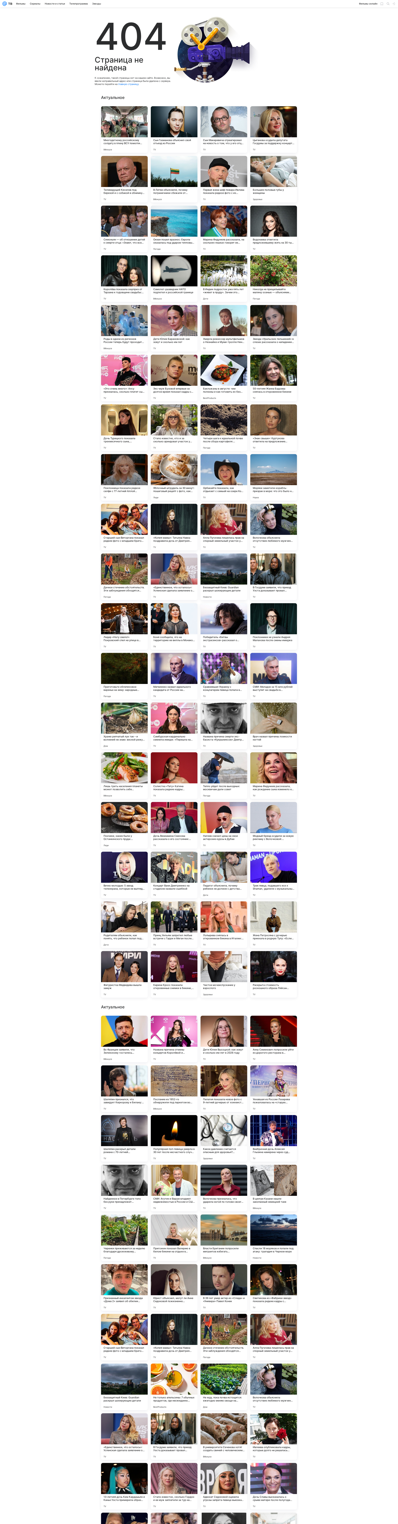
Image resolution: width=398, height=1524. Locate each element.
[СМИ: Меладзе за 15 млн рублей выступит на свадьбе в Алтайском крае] (273, 676)
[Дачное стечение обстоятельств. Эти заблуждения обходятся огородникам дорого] (124, 577)
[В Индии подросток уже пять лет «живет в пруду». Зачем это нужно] (224, 278)
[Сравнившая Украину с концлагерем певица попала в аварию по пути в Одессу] (224, 676)
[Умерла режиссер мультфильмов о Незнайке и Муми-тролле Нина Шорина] (224, 328)
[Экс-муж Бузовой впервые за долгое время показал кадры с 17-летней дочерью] (174, 378)
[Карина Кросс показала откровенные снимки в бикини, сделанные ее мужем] (174, 974)
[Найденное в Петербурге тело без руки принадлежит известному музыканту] (124, 1486)
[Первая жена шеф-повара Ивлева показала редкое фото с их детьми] (224, 179)
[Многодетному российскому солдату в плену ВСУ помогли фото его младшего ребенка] (124, 129)
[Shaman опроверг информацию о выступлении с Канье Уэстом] (124, 1223)
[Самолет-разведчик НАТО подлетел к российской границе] (174, 278)
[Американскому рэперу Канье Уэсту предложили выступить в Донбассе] (124, 1073)
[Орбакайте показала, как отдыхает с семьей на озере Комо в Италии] (224, 477)
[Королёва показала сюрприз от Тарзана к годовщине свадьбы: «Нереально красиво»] (124, 278)
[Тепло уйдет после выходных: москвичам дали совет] (224, 775)
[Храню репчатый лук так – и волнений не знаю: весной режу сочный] (124, 726)
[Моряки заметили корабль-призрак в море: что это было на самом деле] (273, 477)
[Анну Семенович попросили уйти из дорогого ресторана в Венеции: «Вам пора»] (273, 1337)
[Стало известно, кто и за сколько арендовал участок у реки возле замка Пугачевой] (174, 427)
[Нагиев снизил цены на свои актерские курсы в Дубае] (224, 825)
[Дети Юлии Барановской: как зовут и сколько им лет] (174, 328)
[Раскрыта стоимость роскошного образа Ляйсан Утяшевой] (273, 974)
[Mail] (4, 3)
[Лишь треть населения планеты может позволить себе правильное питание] (124, 775)
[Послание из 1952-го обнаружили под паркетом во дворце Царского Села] (174, 1387)
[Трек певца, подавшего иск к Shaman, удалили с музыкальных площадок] (273, 875)
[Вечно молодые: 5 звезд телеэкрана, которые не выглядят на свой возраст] (124, 875)
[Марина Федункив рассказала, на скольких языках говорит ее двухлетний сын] (224, 229)
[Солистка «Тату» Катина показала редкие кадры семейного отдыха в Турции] (174, 775)
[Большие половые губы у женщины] (273, 179)
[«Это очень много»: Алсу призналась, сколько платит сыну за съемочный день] (124, 378)
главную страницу (128, 84)
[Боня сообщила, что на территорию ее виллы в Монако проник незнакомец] (174, 626)
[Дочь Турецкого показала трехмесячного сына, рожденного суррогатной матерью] (124, 427)
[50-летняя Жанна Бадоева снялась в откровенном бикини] (273, 378)
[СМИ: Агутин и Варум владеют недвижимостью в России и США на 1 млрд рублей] (174, 1486)
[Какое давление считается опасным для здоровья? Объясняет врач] (224, 1436)
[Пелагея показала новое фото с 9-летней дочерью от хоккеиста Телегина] (224, 1387)
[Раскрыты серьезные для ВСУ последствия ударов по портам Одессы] (224, 1223)
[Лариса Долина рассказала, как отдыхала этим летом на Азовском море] (224, 1123)
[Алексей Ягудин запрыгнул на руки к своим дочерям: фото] (174, 1173)
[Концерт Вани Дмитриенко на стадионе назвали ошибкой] (174, 875)
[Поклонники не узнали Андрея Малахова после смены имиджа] (273, 626)
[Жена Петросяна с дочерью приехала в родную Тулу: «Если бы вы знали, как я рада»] (273, 924)
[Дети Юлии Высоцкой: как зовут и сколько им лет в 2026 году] (224, 1337)
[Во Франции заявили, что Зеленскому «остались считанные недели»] (124, 1337)
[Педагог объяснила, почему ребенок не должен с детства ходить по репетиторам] (224, 875)
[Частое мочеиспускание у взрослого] (224, 974)
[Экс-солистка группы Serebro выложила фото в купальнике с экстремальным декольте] (273, 1024)
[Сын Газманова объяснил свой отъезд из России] (174, 129)
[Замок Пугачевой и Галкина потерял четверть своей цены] (124, 1272)
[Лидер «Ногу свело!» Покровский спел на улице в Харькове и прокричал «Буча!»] (124, 626)
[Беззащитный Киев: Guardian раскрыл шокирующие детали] (224, 577)
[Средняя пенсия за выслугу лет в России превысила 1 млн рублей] (224, 1073)
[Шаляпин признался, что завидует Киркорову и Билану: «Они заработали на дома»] (124, 1387)
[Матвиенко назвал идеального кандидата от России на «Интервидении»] (174, 676)
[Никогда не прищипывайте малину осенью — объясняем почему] (273, 278)
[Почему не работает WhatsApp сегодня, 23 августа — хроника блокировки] (224, 1024)
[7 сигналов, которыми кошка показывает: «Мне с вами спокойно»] (224, 1173)
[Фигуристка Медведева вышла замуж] (124, 974)
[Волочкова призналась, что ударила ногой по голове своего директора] (224, 1486)
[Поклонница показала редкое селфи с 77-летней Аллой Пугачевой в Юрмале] (124, 477)
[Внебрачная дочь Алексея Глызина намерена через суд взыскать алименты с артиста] (273, 1436)
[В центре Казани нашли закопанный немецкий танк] (273, 1486)
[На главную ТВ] (9, 3)
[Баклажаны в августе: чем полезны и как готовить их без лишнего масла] (224, 378)
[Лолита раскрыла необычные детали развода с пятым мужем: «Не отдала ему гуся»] (174, 1073)
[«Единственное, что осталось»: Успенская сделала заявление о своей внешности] (174, 577)
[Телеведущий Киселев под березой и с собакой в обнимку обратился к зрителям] (124, 179)
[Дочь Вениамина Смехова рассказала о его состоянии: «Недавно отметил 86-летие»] (174, 825)
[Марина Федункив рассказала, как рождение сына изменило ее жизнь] (273, 775)
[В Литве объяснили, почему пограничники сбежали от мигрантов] (174, 179)
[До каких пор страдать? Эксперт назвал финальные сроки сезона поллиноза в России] (124, 1123)
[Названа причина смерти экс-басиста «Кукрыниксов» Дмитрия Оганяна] (224, 726)
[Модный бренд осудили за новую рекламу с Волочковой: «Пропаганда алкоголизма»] (273, 825)
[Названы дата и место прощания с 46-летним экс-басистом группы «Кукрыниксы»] (174, 1024)
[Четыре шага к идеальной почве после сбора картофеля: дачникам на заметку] (224, 427)
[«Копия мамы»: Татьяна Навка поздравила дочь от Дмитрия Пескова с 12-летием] (174, 527)
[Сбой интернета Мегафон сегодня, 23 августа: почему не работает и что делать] (273, 1223)
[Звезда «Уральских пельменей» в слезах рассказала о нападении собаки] (273, 328)
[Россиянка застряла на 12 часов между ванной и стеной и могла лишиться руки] (174, 1272)
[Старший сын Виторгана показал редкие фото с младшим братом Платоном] (124, 527)
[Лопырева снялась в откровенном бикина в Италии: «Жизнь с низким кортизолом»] (224, 924)
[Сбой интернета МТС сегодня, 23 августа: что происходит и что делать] (124, 1173)
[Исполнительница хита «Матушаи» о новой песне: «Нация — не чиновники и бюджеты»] (273, 1123)
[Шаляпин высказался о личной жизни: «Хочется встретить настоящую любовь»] (273, 1173)
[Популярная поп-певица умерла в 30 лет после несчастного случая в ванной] (174, 1436)
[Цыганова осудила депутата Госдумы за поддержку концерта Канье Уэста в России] (273, 129)
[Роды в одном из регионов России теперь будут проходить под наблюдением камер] (124, 328)
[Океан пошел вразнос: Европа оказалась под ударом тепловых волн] (174, 229)
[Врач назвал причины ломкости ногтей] (273, 726)
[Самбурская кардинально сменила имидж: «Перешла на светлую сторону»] (174, 726)
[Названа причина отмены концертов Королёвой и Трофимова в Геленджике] (174, 1337)
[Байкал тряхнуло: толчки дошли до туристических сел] (174, 1123)
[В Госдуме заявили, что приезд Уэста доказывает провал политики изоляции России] (273, 577)
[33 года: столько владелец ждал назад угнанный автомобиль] (273, 1272)
